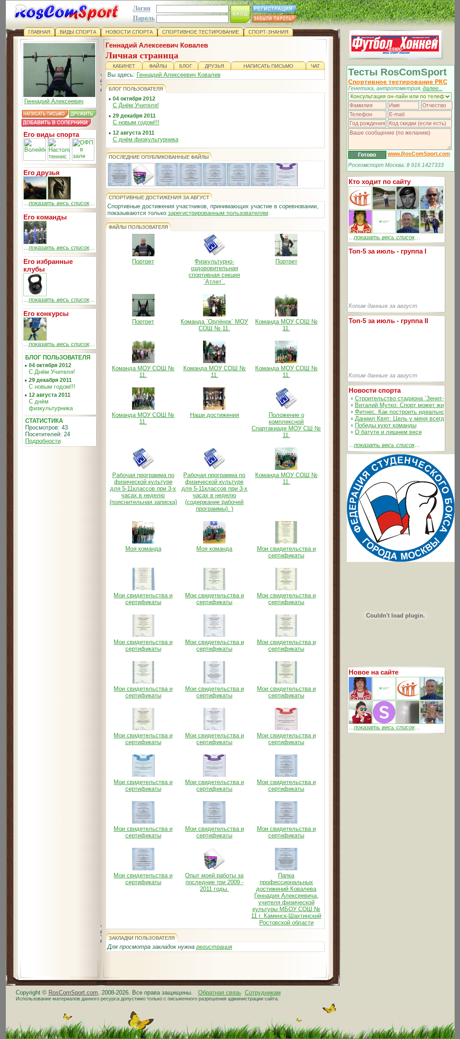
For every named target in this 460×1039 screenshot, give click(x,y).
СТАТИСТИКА (44, 420)
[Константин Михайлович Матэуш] (408, 207)
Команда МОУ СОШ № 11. (286, 325)
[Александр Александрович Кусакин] (360, 207)
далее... (432, 88)
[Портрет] (384, 698)
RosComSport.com (73, 992)
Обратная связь (219, 992)
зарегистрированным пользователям (218, 213)
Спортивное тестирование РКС (397, 81)
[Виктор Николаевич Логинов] (431, 231)
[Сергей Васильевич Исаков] (384, 207)
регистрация (214, 946)
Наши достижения (214, 415)
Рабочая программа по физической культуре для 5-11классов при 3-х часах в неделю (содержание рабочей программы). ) (214, 492)
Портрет (143, 261)
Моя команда (143, 548)
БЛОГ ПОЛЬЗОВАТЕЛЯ (57, 357)
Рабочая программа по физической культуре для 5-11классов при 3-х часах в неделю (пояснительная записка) (143, 488)
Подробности (43, 441)
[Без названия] (360, 698)
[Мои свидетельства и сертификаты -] (167, 183)
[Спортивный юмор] (35, 338)
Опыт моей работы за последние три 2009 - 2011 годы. (214, 882)
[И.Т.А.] (431, 722)
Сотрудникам (263, 992)
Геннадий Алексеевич (54, 101)
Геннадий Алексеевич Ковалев (179, 74)
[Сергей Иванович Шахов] (408, 231)
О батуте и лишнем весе (388, 432)
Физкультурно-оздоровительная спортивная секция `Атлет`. (214, 271)
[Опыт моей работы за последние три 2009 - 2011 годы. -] (143, 183)
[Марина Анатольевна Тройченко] (360, 231)
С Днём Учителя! (52, 371)
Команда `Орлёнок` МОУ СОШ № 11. (214, 325)
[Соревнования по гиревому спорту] (35, 294)
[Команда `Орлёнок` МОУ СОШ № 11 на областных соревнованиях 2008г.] (35, 242)
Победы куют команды (385, 425)
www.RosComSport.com (419, 154)
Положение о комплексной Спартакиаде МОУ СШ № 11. (286, 425)
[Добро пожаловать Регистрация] (35, 197)
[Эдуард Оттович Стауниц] (431, 207)
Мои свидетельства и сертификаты (286, 552)
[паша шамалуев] (59, 197)
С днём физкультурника (51, 405)
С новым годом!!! (52, 386)
